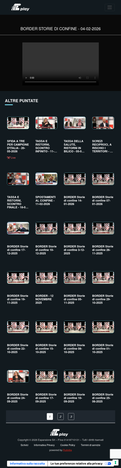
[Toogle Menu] (110, 7)
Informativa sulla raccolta (27, 463)
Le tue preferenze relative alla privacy (77, 463)
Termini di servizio (90, 445)
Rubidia (67, 450)
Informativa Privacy (44, 445)
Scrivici (24, 445)
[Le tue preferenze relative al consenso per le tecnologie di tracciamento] (115, 462)
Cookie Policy (67, 445)
